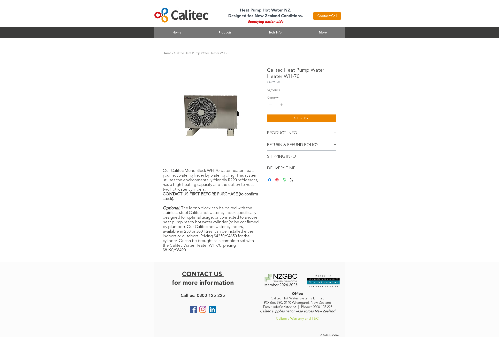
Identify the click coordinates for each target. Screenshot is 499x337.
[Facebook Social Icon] (193, 309)
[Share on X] (291, 180)
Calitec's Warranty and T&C (297, 318)
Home (167, 53)
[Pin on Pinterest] (277, 180)
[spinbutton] (276, 104)
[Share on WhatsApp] (284, 180)
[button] (225, 32)
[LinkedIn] (212, 309)
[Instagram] (202, 309)
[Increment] (282, 104)
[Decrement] (270, 104)
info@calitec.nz (284, 307)
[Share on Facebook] (269, 180)
